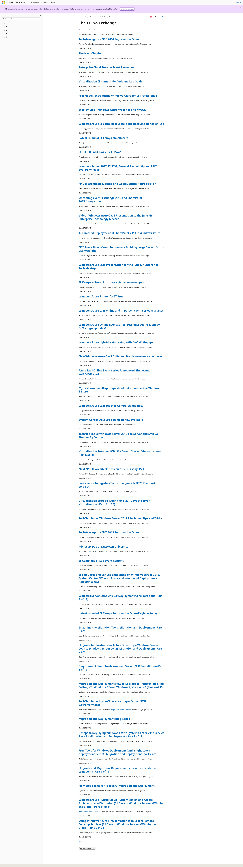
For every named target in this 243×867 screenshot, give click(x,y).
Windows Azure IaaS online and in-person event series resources (121, 310)
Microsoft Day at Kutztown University (103, 546)
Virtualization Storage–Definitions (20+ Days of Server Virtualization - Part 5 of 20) (114, 502)
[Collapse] (40, 15)
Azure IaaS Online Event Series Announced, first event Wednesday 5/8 (114, 372)
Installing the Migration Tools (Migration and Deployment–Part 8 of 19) (120, 629)
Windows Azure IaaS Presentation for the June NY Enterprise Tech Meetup (119, 266)
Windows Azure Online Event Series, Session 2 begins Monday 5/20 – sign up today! (119, 326)
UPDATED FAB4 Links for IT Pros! (100, 152)
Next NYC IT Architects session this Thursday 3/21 (111, 469)
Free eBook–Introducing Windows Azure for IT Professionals (118, 95)
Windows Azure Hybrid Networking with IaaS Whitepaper (117, 342)
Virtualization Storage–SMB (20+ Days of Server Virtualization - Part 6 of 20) (120, 453)
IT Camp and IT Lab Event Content (101, 560)
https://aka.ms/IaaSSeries (88, 812)
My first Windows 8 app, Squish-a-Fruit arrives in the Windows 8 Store (119, 389)
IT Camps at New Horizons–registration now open (111, 282)
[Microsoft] (3, 2)
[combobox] (21, 18)
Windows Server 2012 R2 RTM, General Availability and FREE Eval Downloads (118, 167)
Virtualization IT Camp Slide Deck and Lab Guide (111, 81)
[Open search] (234, 2)
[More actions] (162, 16)
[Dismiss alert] (240, 7)
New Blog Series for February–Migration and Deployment (117, 785)
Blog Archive (89, 17)
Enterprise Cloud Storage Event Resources (106, 67)
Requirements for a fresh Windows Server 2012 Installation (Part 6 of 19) (121, 667)
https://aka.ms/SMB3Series (121, 710)
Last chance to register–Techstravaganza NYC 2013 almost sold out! (117, 484)
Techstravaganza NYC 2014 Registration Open (109, 39)
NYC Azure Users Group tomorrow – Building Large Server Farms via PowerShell (121, 248)
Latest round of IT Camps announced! (103, 138)
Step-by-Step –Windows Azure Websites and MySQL (112, 109)
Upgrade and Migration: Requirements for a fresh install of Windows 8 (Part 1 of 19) (118, 769)
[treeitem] (21, 23)
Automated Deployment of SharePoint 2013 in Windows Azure (119, 233)
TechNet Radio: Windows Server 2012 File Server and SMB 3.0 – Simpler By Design (120, 435)
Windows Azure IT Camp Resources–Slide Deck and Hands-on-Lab (121, 124)
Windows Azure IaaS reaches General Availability (111, 405)
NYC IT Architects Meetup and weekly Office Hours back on (117, 184)
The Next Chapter (90, 53)
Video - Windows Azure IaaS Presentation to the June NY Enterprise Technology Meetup (115, 217)
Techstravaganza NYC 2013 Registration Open (109, 532)
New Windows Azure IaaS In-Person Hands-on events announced (121, 356)
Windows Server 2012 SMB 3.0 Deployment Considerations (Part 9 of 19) (120, 597)
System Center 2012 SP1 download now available (111, 420)
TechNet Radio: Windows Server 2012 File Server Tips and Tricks (120, 518)
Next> (81, 841)
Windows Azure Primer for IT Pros (101, 296)
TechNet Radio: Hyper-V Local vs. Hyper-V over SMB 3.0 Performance (112, 702)
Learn (81, 17)
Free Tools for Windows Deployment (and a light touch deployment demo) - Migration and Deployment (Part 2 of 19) (119, 752)
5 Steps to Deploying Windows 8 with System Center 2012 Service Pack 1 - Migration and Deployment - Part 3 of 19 (121, 734)
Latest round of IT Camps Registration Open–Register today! (118, 613)
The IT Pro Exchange (101, 17)
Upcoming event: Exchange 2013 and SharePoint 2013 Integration (110, 199)
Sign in (238, 2)
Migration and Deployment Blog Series (104, 719)
